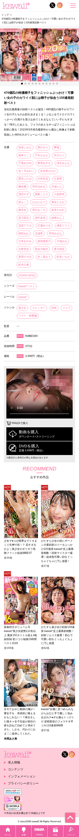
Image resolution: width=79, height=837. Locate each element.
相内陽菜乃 (44, 241)
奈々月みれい (26, 171)
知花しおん (25, 147)
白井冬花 (43, 178)
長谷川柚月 (41, 249)
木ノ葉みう (44, 256)
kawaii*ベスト (26, 286)
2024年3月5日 (27, 275)
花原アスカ (25, 225)
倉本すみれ (58, 210)
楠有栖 (22, 186)
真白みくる (38, 210)
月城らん (56, 186)
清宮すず (23, 194)
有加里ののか (48, 171)
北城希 (39, 233)
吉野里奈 (23, 249)
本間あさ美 (10, 738)
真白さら (43, 147)
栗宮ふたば (25, 178)
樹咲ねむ (23, 233)
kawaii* (22, 297)
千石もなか (41, 155)
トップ (5, 14)
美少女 (22, 308)
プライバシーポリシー (23, 783)
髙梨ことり (41, 194)
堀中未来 (40, 218)
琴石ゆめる (38, 186)
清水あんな (63, 163)
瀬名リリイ (63, 225)
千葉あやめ (25, 163)
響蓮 (56, 147)
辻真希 (58, 178)
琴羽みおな (55, 233)
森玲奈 (22, 210)
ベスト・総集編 (27, 315)
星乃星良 (23, 218)
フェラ (66, 308)
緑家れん (56, 218)
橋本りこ (23, 155)
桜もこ (22, 202)
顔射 (54, 308)
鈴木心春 (23, 264)
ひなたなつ (38, 202)
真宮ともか (58, 202)
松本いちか (63, 256)
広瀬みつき (44, 225)
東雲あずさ (44, 163)
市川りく (59, 155)
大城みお (62, 241)
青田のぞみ (25, 256)
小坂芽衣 (59, 194)
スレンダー (38, 308)
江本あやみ (25, 241)
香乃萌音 (59, 249)
